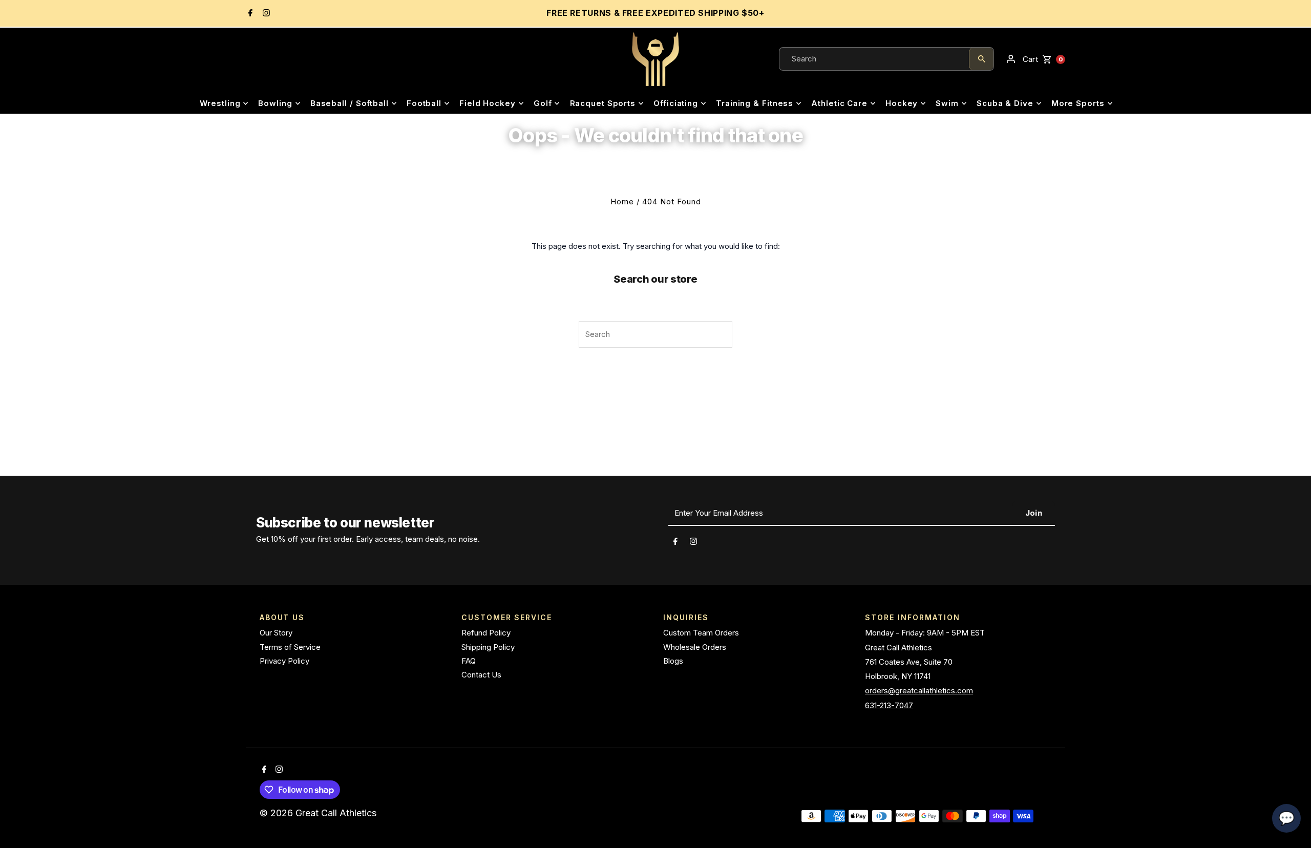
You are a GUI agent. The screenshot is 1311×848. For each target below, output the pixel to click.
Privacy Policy (284, 661)
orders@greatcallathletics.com (919, 690)
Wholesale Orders (694, 647)
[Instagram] (265, 14)
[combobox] (874, 59)
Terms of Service (290, 647)
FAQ (468, 661)
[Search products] (981, 59)
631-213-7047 (889, 705)
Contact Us (481, 675)
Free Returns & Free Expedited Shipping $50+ (655, 13)
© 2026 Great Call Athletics (319, 813)
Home (622, 201)
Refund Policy (486, 633)
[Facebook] (249, 14)
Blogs (673, 661)
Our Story (276, 633)
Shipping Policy (488, 647)
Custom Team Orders (701, 633)
